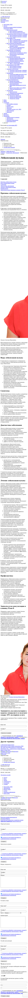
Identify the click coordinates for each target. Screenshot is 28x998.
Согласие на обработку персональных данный (14, 833)
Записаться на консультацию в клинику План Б (13, 190)
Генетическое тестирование (14, 50)
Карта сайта (7, 793)
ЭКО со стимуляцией (15, 39)
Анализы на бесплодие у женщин (18, 70)
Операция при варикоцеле (16, 93)
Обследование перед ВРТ (13, 65)
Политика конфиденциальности (9, 817)
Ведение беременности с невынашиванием (16, 83)
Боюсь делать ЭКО (5, 750)
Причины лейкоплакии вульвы (8, 182)
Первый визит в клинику (13, 117)
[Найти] (20, 150)
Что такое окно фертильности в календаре (11, 747)
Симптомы (3, 184)
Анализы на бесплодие (12, 69)
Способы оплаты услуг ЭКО (14, 109)
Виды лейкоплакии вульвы (7, 183)
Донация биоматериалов (13, 94)
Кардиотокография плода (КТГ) (18, 87)
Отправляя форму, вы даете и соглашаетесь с (14, 992)
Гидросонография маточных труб (18, 74)
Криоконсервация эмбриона (17, 61)
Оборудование (10, 110)
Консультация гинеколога (16, 31)
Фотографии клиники (12, 104)
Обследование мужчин (15, 67)
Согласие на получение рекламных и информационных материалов (11, 838)
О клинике (6, 102)
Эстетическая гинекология (16, 78)
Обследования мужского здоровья (18, 35)
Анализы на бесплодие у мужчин (18, 71)
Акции (5, 113)
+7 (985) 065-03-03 (5, 16)
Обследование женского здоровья (18, 36)
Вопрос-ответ (10, 106)
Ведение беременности (12, 79)
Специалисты (7, 781)
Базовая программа (14, 81)
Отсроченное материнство (13, 56)
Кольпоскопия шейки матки (17, 75)
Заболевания (10, 118)
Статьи (5, 790)
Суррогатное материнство (13, 62)
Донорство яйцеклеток (15, 97)
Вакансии (9, 112)
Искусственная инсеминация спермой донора (17, 45)
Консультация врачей (12, 30)
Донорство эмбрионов (15, 96)
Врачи (5, 101)
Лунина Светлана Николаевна (16, 697)
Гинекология (10, 73)
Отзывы (9, 105)
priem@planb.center (5, 752)
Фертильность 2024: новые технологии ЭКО (12, 746)
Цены (5, 100)
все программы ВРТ (12, 125)
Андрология (10, 90)
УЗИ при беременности (16, 89)
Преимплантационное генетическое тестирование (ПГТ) (18, 52)
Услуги (5, 26)
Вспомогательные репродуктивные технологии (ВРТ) (13, 28)
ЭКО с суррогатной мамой (16, 63)
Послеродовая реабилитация (17, 77)
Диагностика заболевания (7, 186)
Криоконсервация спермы (16, 59)
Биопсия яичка (13, 91)
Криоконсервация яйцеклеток (17, 58)
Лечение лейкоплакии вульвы (8, 187)
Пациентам (6, 116)
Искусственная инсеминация (14, 43)
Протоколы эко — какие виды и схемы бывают (13, 748)
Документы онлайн (6, 775)
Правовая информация (12, 120)
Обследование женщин (15, 66)
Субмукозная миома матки (7, 744)
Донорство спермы (14, 98)
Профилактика (4, 188)
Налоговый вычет (11, 121)
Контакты (6, 114)
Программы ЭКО (8, 24)
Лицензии (9, 108)
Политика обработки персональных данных (12, 834)
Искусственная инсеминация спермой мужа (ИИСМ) (17, 48)
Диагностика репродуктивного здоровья (17, 34)
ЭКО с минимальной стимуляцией (18, 40)
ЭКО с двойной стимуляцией (17, 42)
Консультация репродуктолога (17, 32)
